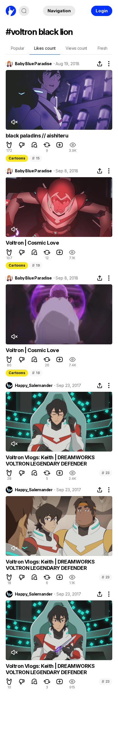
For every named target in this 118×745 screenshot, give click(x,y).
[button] (9, 144)
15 (35, 158)
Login (102, 10)
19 (36, 265)
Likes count (45, 48)
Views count (76, 48)
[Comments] (34, 144)
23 (105, 472)
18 (36, 372)
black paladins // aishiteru (37, 136)
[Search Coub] (24, 11)
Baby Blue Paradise (33, 64)
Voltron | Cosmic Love (32, 243)
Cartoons (17, 158)
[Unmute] (14, 122)
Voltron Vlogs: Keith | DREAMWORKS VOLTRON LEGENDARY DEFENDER (50, 460)
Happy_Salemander (33, 386)
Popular (17, 48)
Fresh (102, 48)
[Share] (99, 63)
